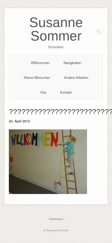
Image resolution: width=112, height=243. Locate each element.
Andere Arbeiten (76, 77)
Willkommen (40, 62)
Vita (43, 92)
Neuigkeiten (72, 62)
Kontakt (66, 92)
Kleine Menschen (37, 77)
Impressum (56, 219)
